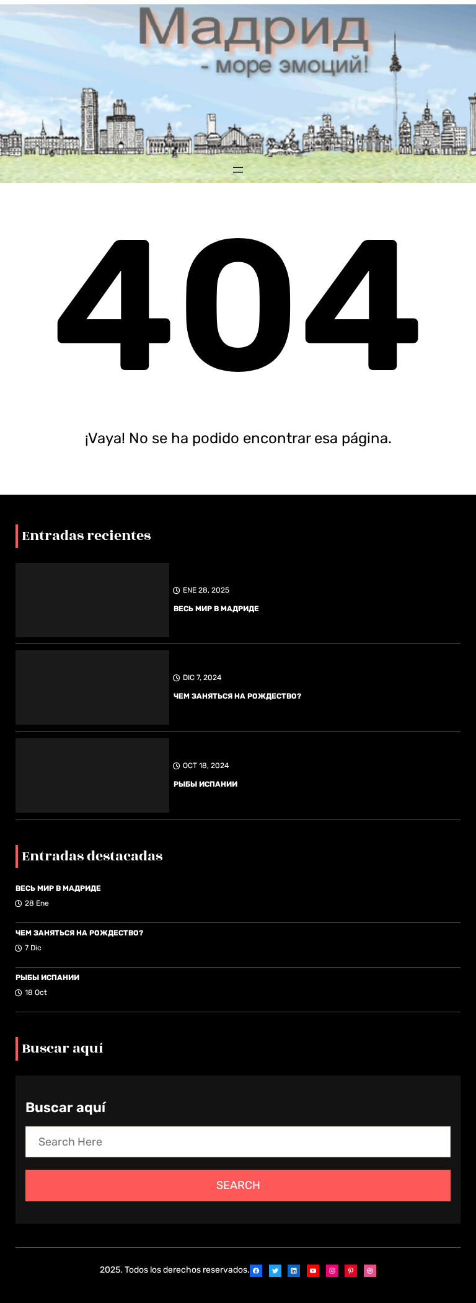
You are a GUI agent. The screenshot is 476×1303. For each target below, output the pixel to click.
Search (238, 1185)
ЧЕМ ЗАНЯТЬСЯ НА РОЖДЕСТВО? (237, 696)
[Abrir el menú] (238, 170)
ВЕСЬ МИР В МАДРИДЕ (216, 608)
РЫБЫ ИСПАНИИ (205, 784)
